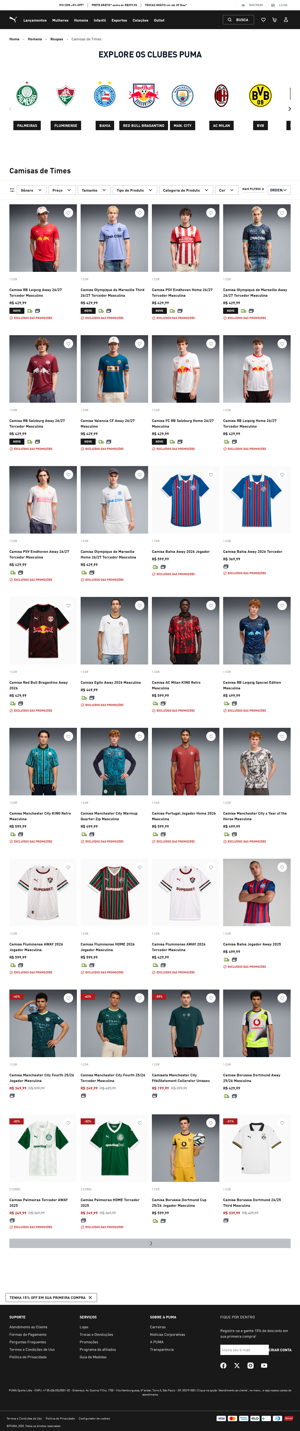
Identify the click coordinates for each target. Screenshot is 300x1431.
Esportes (119, 20)
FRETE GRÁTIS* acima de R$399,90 (114, 5)
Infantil (100, 20)
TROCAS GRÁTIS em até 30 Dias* (166, 5)
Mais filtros (251, 189)
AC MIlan (221, 125)
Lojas (283, 5)
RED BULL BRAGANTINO (143, 125)
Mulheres (60, 20)
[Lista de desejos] (263, 19)
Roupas (56, 39)
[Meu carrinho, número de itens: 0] (274, 19)
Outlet (159, 20)
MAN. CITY (182, 125)
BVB (260, 125)
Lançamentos (35, 20)
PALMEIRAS (27, 125)
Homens (81, 20)
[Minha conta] (286, 19)
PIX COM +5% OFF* (71, 5)
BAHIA (104, 125)
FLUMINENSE (65, 125)
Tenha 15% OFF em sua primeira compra (48, 1419)
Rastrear (256, 5)
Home (14, 39)
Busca (242, 19)
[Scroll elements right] (289, 109)
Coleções (140, 20)
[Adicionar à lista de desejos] (68, 212)
